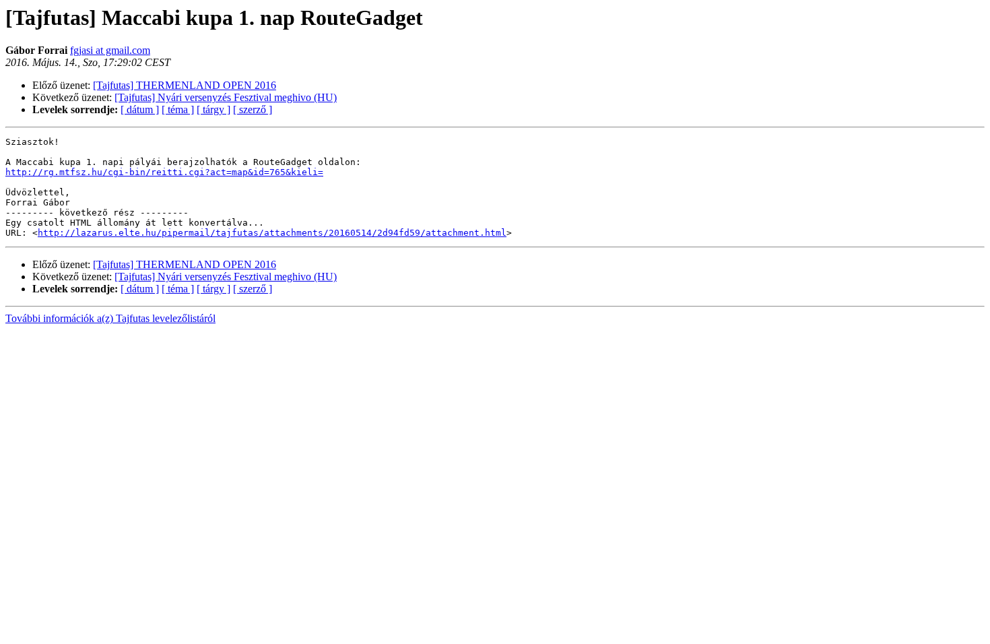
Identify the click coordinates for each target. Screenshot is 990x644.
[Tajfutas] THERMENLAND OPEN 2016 (184, 85)
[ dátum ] (140, 109)
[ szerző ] (252, 109)
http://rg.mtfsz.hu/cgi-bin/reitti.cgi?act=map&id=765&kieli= (164, 172)
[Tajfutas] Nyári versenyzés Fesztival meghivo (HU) (225, 97)
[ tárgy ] (213, 109)
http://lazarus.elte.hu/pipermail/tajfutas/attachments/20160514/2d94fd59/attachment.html (272, 233)
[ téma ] (178, 109)
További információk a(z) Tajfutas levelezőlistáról (110, 318)
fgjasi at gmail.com (110, 50)
